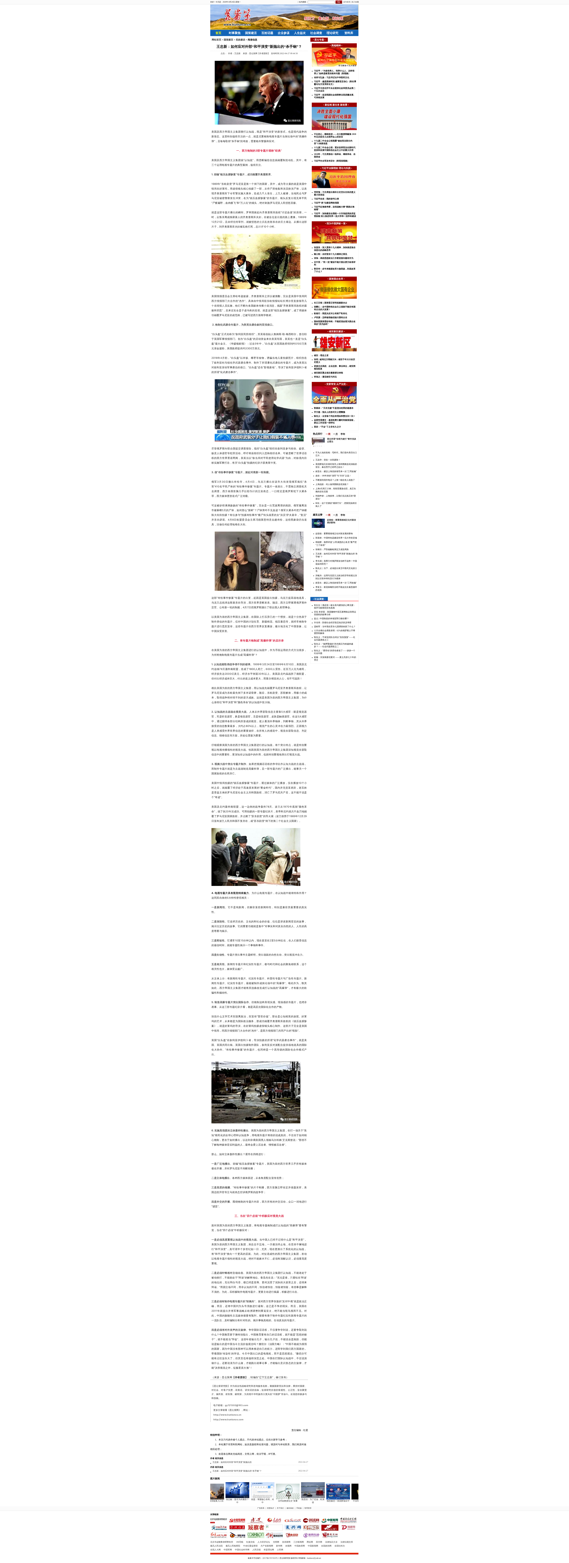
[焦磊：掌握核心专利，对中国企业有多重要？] (220, 1497)
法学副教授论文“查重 (245, 1501)
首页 (218, 33)
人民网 (280, 1550)
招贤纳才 (270, 1508)
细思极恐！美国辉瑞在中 (295, 1501)
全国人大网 (215, 1550)
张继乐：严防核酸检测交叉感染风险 (332, 549)
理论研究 (332, 33)
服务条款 (290, 1508)
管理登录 (307, 1508)
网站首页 (216, 39)
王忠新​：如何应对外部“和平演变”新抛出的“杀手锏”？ (237, 1471)
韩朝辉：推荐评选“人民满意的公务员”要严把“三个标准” (336, 543)
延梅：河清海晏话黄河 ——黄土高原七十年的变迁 (335, 658)
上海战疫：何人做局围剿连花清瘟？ (332, 484)
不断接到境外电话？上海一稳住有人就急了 (335, 480)
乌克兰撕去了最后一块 (346, 1501)
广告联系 (260, 1508)
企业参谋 (284, 33)
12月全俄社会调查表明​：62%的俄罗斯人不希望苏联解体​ (334, 631)
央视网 (288, 1546)
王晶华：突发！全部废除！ (327, 460)
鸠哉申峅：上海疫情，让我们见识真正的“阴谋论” (335, 497)
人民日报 (256, 1550)
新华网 (279, 1546)
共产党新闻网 (267, 1546)
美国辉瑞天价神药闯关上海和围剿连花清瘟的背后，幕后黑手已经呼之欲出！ (336, 465)
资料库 (348, 33)
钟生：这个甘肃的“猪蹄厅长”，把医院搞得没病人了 (336, 504)
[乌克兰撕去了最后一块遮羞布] (346, 1499)
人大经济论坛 (264, 1542)
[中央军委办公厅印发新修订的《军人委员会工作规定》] (321, 1499)
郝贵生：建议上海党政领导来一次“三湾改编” (336, 471)
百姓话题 (267, 33)
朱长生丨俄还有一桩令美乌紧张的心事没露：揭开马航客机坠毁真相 (334, 606)
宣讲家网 (286, 1542)
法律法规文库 (347, 1542)
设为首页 (346, 2)
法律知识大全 (331, 1542)
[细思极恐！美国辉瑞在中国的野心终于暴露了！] (296, 1499)
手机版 (299, 1508)
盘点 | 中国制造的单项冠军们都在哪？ (331, 618)
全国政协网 (326, 1546)
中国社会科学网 (242, 1550)
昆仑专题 (319, 39)
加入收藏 (355, 2)
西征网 (310, 1542)
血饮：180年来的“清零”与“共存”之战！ (333, 476)
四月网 (319, 1542)
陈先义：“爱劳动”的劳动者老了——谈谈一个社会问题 (334, 651)
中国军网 (228, 1550)
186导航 (239, 1542)
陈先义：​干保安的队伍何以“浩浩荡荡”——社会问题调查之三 (334, 638)
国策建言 (251, 33)
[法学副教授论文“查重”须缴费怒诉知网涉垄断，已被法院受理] (245, 1499)
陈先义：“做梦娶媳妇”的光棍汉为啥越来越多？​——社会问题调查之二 (333, 645)
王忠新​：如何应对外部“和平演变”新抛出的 (232, 1462)
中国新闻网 (313, 1546)
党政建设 (240, 39)
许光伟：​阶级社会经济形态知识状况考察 (332, 622)
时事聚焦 (235, 33)
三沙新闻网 (298, 1542)
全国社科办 (339, 1546)
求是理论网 (269, 1550)
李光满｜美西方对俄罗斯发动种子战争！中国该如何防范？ (336, 562)
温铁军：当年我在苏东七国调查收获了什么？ (334, 626)
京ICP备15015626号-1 (270, 1558)
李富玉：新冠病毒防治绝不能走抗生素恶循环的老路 (336, 588)
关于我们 (280, 1508)
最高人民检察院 (233, 1546)
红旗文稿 (250, 1542)
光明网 (276, 1542)
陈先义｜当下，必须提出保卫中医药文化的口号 (336, 569)
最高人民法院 (216, 1546)
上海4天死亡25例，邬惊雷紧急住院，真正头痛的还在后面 (335, 490)
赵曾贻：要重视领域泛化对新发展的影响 (334, 533)
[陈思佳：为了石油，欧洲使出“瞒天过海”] (271, 1497)
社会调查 (316, 33)
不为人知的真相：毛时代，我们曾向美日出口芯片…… (336, 454)
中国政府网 (299, 1546)
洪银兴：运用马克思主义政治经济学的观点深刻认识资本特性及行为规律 (336, 577)
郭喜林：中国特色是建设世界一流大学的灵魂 (336, 538)
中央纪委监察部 (250, 1546)
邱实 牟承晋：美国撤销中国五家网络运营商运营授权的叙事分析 (335, 613)
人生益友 (300, 33)
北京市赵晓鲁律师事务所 (221, 1542)
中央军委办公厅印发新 (321, 1501)
